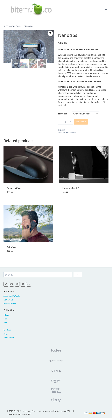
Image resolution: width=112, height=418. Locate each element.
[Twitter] (6, 284)
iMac (6, 334)
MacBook (8, 330)
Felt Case (11, 247)
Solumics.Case (14, 188)
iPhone (6, 315)
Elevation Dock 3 (70, 188)
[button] (50, 33)
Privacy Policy (10, 304)
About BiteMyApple (12, 296)
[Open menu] (105, 10)
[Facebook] (11, 284)
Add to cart (81, 121)
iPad (5, 319)
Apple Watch (9, 338)
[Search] (78, 274)
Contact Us (8, 300)
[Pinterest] (23, 284)
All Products (71, 132)
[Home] (4, 26)
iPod (5, 322)
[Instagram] (17, 284)
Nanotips (62, 113)
